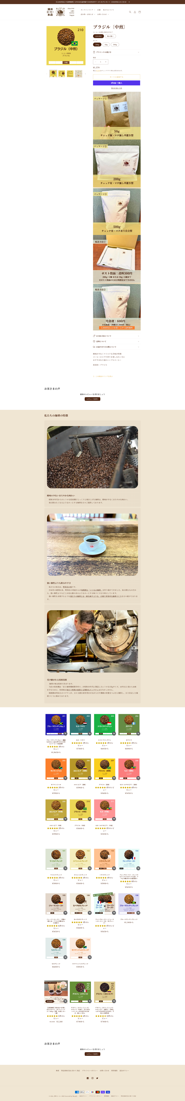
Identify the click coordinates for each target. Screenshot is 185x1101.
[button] (87, 10)
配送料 (98, 70)
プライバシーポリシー (90, 1070)
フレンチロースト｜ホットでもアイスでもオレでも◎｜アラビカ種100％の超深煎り (129, 876)
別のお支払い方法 (116, 88)
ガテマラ (129, 740)
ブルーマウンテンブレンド (128, 919)
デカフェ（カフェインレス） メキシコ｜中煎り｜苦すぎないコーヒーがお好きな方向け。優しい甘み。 (80, 1010)
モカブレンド (56, 964)
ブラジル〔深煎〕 (104, 785)
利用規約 (114, 1070)
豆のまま (98, 36)
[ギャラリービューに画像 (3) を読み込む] (70, 73)
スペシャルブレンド (80, 875)
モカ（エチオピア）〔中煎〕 (104, 825)
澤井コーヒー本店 (59, 1096)
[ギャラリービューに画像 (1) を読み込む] (53, 73)
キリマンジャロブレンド (80, 964)
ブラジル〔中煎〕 (80, 825)
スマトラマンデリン (104, 740)
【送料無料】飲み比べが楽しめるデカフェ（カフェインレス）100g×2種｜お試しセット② (56, 1010)
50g (106, 44)
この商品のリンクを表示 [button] (104, 376)
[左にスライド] (46, 73)
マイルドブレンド (56, 875)
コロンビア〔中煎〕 (56, 825)
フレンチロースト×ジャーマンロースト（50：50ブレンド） (104, 921)
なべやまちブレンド (80, 919)
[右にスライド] (85, 73)
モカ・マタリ (80, 740)
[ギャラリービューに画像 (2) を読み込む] (61, 73)
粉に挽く (110, 36)
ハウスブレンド (105, 875)
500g (115, 44)
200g (97, 44)
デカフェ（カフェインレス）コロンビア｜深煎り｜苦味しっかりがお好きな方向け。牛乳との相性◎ (104, 1010)
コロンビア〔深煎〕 (80, 785)
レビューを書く (92, 399)
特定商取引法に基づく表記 (70, 1070)
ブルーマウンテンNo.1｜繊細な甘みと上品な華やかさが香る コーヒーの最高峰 (56, 742)
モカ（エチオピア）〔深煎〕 (129, 785)
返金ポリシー (124, 1070)
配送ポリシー (115, 1096)
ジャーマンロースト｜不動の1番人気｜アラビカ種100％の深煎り (56, 921)
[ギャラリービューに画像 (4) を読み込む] (78, 73)
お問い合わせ (104, 1070)
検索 (57, 1070)
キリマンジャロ (56, 785)
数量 (94, 58)
